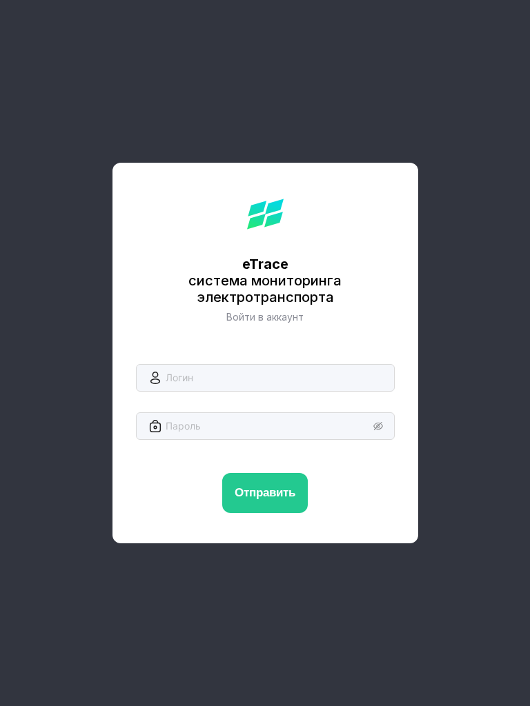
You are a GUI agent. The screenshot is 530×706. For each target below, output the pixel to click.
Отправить (265, 492)
